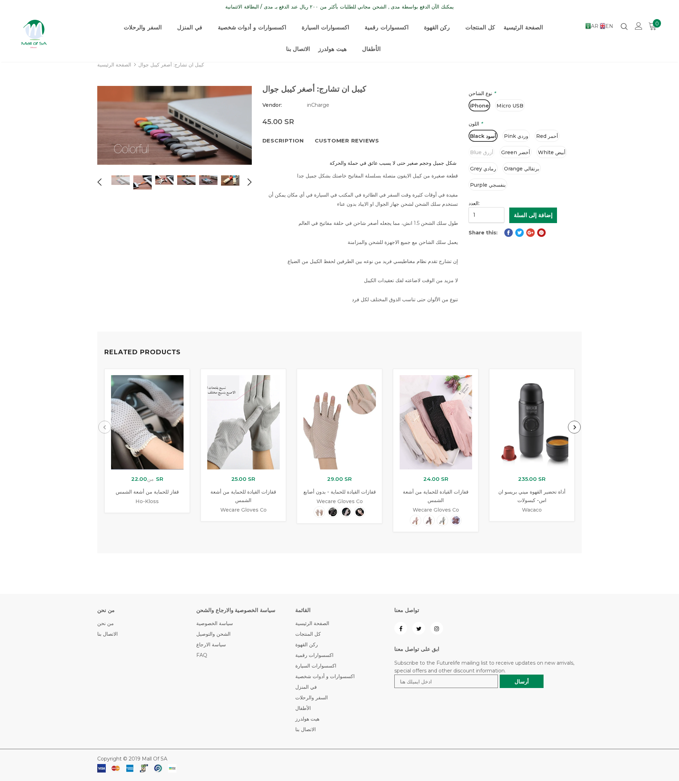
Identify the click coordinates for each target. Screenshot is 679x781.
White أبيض (551, 152)
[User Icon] (639, 26)
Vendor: (272, 105)
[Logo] (57, 34)
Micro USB (510, 106)
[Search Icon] (624, 26)
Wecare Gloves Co (243, 510)
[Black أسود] (332, 512)
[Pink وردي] (359, 512)
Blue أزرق (481, 152)
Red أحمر (547, 136)
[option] (174, 125)
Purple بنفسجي (488, 185)
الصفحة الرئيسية (114, 65)
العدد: (474, 203)
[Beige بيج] (319, 512)
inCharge (318, 105)
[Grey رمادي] (442, 520)
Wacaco (532, 510)
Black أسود (483, 136)
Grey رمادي (483, 168)
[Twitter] (418, 628)
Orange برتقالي (521, 168)
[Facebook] (400, 628)
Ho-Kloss (147, 501)
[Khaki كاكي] (346, 512)
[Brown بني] (456, 520)
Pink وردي (516, 136)
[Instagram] (436, 628)
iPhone (479, 106)
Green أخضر (515, 152)
